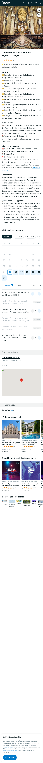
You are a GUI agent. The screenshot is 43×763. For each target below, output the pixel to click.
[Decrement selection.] (32, 294)
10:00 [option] (33, 286)
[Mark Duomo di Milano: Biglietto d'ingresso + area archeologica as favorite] (17, 422)
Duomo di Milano (11, 357)
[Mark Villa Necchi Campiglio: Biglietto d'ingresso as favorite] (37, 422)
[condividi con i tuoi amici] (39, 10)
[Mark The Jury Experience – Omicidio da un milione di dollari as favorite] (17, 463)
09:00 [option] (7, 286)
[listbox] (21, 286)
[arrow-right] (40, 236)
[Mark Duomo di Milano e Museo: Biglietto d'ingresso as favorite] (39, 15)
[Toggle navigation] (40, 3)
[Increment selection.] (39, 294)
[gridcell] (9, 272)
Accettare (9, 757)
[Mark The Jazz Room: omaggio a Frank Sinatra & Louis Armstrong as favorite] (37, 463)
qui (12, 410)
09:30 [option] (20, 286)
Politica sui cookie (8, 747)
